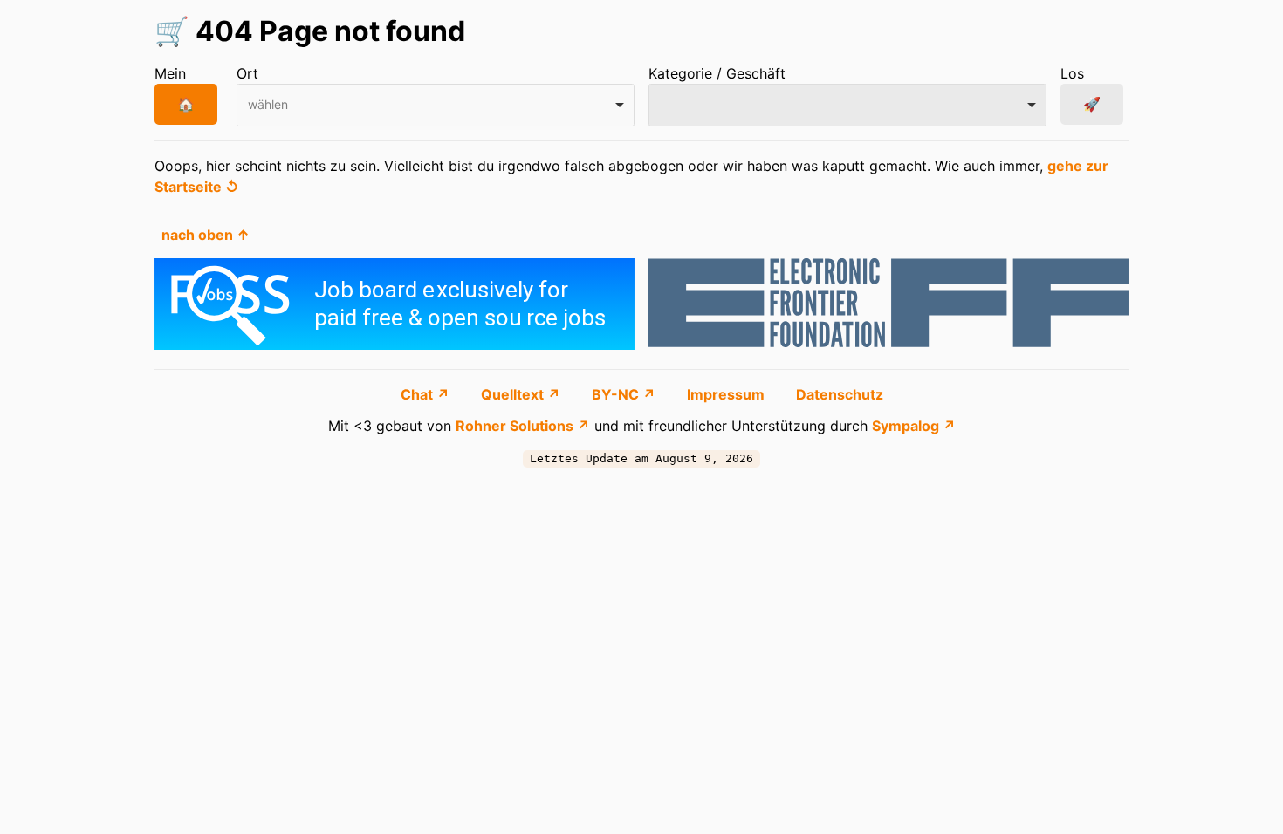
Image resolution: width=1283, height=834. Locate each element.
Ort (247, 73)
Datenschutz (839, 394)
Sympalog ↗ (914, 425)
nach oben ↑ (205, 234)
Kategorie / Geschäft (717, 73)
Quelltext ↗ (522, 394)
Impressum (727, 394)
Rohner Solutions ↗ (523, 425)
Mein (170, 73)
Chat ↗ (427, 394)
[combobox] (436, 105)
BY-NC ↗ (625, 394)
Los (1072, 73)
